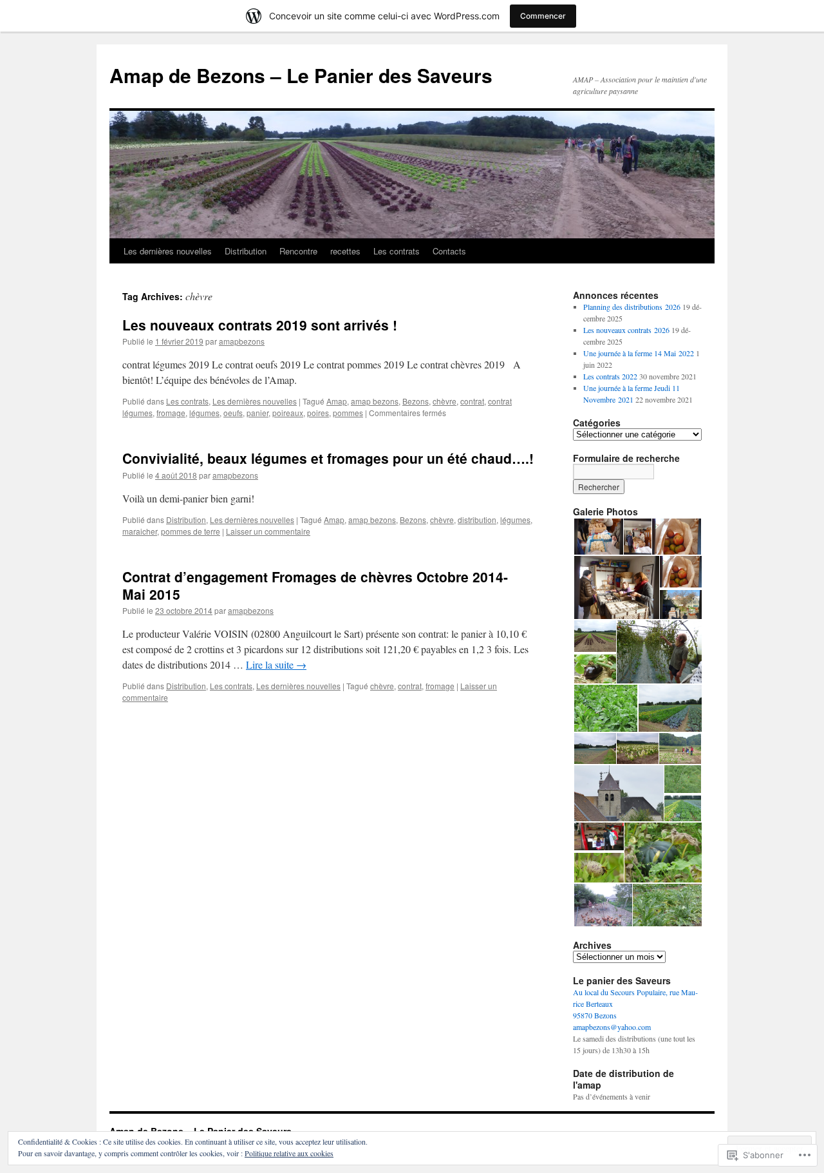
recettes (345, 251)
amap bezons (374, 401)
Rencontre (298, 251)
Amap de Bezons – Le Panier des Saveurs (300, 75)
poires (318, 412)
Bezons (415, 401)
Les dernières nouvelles (168, 251)
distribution (477, 519)
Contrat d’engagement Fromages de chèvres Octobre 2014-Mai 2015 (315, 585)
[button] (598, 537)
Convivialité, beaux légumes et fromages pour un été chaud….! (328, 458)
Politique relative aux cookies (289, 1153)
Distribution (246, 251)
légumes (204, 412)
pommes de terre (190, 531)
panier (257, 412)
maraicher (139, 531)
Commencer (543, 16)
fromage (170, 412)
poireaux (287, 412)
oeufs (233, 412)
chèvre (444, 401)
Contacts (449, 251)
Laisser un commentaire (268, 531)
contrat (472, 401)
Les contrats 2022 (610, 376)
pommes (348, 412)
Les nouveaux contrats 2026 (626, 330)
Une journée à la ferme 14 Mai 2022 (638, 353)
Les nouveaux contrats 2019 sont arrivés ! (259, 324)
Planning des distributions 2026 (631, 306)
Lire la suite (276, 664)
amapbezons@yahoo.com (612, 1027)
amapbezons (242, 341)
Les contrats (396, 251)
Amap (336, 401)
